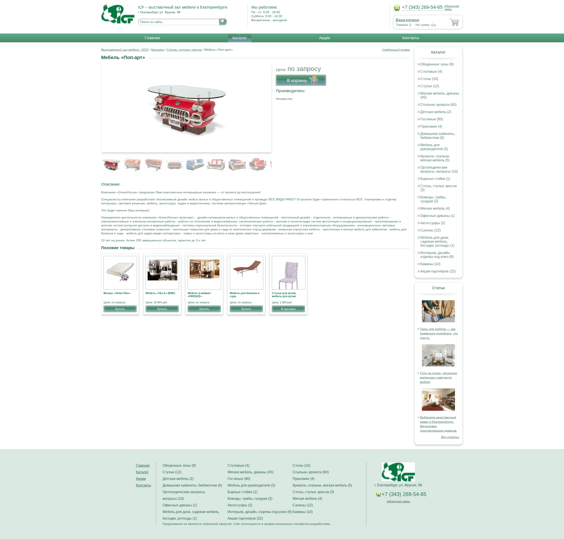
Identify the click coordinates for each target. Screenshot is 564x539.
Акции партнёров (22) (438, 271)
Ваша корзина (407, 20)
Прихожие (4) (431, 126)
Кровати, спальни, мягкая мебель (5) (435, 158)
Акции (324, 38)
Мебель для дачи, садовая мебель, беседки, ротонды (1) (437, 241)
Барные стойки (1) (435, 179)
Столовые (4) (431, 71)
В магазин (288, 309)
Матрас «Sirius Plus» (117, 293)
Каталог (239, 38)
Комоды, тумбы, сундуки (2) (433, 199)
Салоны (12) (430, 230)
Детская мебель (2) (435, 112)
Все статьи (450, 437)
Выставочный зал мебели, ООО (124, 49)
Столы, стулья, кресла (184, 49)
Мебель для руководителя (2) (434, 147)
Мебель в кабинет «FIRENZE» (199, 295)
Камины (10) (430, 264)
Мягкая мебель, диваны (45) (250, 472)
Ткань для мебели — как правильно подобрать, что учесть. (439, 333)
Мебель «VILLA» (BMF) (160, 293)
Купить (120, 309)
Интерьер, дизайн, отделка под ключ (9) (437, 255)
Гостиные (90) (431, 119)
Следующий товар (396, 49)
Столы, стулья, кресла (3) (313, 492)
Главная (152, 38)
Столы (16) (429, 79)
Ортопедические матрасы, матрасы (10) (439, 169)
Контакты (410, 38)
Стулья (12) (429, 86)
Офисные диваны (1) (437, 216)
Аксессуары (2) (432, 223)
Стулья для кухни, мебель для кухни (284, 295)
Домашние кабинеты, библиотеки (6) (437, 136)
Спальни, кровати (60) (438, 104)
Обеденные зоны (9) (437, 64)
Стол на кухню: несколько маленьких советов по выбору (438, 377)
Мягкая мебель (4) (435, 208)
